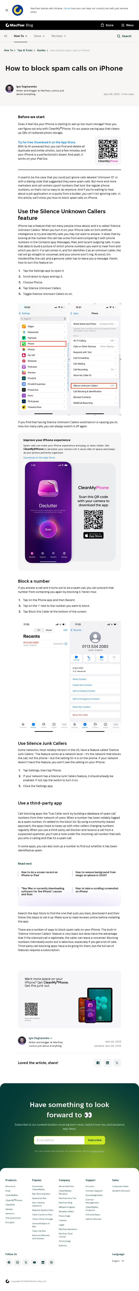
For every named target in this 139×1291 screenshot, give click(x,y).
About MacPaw (66, 1186)
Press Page (64, 1216)
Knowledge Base (94, 1195)
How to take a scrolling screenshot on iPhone (97, 890)
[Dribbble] (51, 1262)
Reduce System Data (42, 1210)
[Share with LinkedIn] (107, 1063)
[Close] (6, 10)
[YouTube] (34, 1262)
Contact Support (94, 1191)
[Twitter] (25, 1262)
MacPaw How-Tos (67, 1198)
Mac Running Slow (41, 1194)
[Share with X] (117, 1063)
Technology (65, 1241)
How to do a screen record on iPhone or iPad (39, 874)
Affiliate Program (67, 1207)
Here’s (67, 8)
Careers (63, 1220)
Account (90, 1186)
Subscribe (95, 1140)
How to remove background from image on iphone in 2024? (96, 874)
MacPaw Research (68, 1229)
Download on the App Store (39, 457)
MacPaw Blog (65, 1202)
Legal (61, 1225)
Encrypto (9, 1222)
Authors (63, 1245)
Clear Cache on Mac (42, 1214)
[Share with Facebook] (98, 1063)
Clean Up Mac (39, 1231)
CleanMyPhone (13, 1200)
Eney (7, 1191)
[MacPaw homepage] (7, 1281)
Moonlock (10, 1186)
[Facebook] (9, 1262)
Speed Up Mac (39, 1198)
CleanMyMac (11, 1195)
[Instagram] (17, 1262)
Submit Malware (93, 1219)
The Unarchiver (13, 1218)
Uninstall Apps (93, 1214)
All (5, 36)
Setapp (9, 1209)
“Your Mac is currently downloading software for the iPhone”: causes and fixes (42, 891)
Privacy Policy (97, 1151)
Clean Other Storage (42, 1219)
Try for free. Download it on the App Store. (47, 142)
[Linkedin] (42, 1262)
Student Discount (121, 1191)
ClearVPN (10, 1205)
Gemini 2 (9, 1213)
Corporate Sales (120, 1186)
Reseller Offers (66, 1211)
